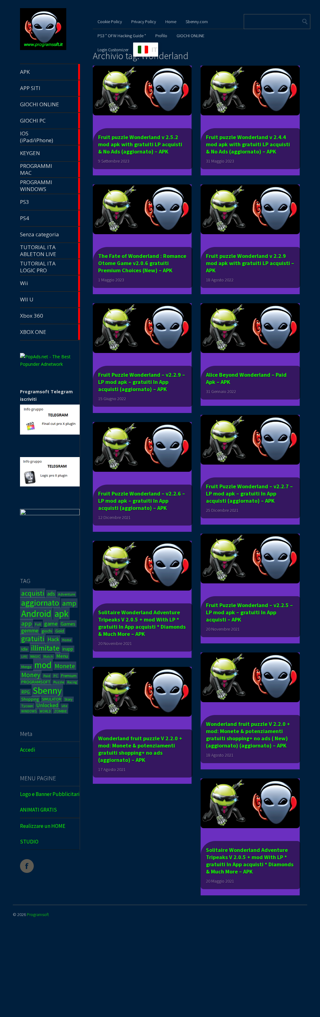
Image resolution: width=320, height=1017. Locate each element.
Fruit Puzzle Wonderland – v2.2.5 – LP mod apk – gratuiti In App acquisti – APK (249, 612)
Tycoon (27, 705)
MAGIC (35, 656)
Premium (69, 675)
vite (64, 706)
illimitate (45, 648)
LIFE (24, 657)
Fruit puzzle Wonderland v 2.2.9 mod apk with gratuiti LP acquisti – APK (250, 263)
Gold (59, 631)
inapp (67, 649)
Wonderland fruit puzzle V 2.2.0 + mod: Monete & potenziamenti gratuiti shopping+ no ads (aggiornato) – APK (140, 749)
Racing (72, 682)
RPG (25, 692)
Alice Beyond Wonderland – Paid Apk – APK (246, 378)
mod (43, 665)
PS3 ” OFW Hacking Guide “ (122, 35)
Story (68, 699)
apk (61, 613)
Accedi (27, 749)
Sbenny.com (197, 21)
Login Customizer (113, 50)
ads (51, 593)
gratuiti (32, 638)
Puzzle (58, 682)
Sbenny (47, 690)
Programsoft (38, 914)
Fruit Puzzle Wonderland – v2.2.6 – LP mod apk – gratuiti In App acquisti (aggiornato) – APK (141, 500)
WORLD (45, 711)
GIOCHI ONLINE (190, 35)
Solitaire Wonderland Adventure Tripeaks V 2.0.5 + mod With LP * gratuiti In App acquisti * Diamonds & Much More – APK (142, 623)
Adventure (66, 594)
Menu (62, 656)
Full (38, 624)
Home (66, 640)
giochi (47, 631)
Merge (26, 666)
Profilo (161, 35)
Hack (53, 639)
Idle (24, 649)
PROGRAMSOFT (35, 682)
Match (48, 656)
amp (69, 603)
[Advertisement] (160, 972)
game (51, 623)
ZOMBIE (60, 711)
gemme (29, 630)
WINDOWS (29, 711)
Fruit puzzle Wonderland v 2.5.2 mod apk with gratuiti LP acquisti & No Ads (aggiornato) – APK (140, 144)
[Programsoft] (43, 49)
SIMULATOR (51, 699)
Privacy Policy (143, 21)
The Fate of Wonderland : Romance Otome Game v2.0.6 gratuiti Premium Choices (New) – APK (142, 263)
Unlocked (47, 705)
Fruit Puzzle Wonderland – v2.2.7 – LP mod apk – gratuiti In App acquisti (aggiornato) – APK (249, 493)
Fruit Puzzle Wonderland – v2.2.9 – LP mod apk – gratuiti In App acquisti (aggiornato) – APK (141, 382)
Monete (65, 666)
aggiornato (40, 602)
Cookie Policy (110, 21)
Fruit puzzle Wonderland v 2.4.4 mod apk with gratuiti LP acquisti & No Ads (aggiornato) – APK (248, 144)
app (26, 623)
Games (68, 624)
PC (55, 675)
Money (30, 675)
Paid (46, 675)
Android (36, 613)
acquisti (32, 593)
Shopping (30, 699)
